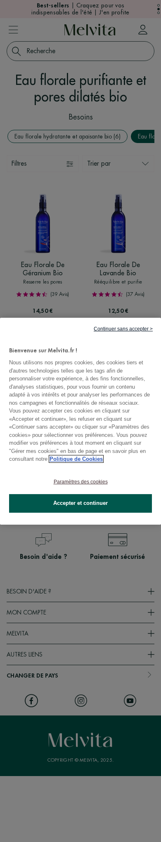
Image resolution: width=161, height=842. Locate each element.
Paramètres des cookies (81, 482)
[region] (80, 420)
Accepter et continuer (80, 503)
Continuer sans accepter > (123, 328)
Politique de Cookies (76, 459)
